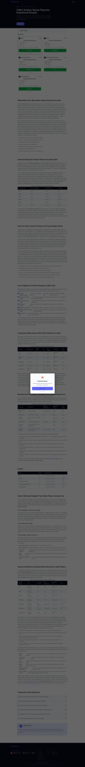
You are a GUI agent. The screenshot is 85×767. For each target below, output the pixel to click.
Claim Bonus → (42, 388)
